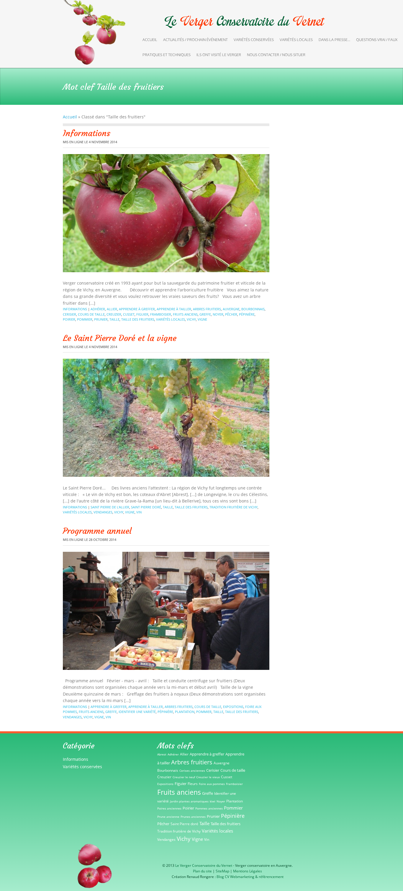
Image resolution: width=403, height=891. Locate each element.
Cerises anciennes (192, 770)
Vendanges (103, 512)
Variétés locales (296, 39)
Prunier (101, 319)
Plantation (184, 711)
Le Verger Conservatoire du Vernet (203, 865)
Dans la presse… (334, 39)
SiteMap (222, 871)
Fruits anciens (185, 314)
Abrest (161, 754)
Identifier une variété (137, 711)
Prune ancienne (168, 817)
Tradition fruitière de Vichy (233, 507)
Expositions (233, 706)
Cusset (129, 314)
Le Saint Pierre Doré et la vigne (119, 338)
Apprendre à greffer (137, 309)
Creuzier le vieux (208, 777)
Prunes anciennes (193, 817)
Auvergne (231, 309)
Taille (114, 319)
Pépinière (247, 314)
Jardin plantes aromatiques (189, 801)
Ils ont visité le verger (218, 54)
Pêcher (231, 314)
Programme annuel (97, 531)
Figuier (142, 314)
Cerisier (69, 314)
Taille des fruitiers (137, 319)
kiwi (212, 801)
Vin (139, 512)
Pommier (84, 319)
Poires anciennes (169, 808)
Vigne (202, 319)
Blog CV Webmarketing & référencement (250, 876)
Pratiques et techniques (166, 54)
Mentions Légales (247, 871)
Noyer (218, 314)
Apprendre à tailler (174, 309)
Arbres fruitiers (207, 309)
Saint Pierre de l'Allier (110, 507)
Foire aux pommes (212, 784)
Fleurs (193, 783)
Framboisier (160, 314)
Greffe (205, 314)
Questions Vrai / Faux (376, 39)
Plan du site (202, 871)
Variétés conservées (254, 39)
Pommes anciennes (209, 808)
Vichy (191, 319)
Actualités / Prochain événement (195, 39)
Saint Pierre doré (146, 507)
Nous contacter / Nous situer (276, 54)
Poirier (69, 319)
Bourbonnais (253, 309)
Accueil (149, 39)
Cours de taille (91, 314)
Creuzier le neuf (184, 777)
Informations (86, 133)
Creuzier (114, 314)
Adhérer (98, 309)
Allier (112, 309)
